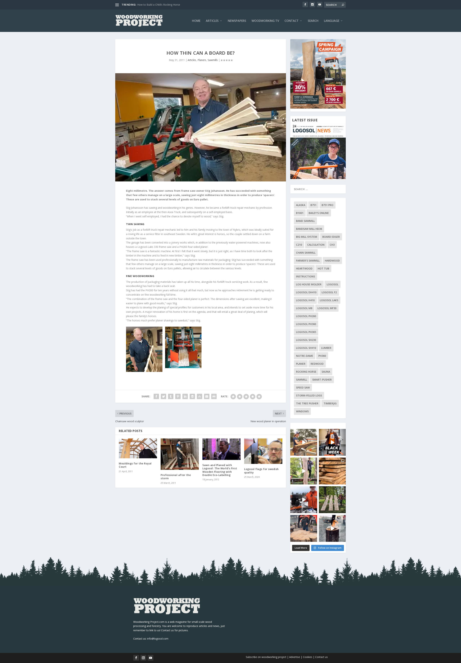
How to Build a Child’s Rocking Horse (158, 4)
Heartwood (304, 268)
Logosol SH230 (306, 340)
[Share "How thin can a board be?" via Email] (206, 396)
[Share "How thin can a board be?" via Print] (214, 396)
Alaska (300, 205)
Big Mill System (306, 236)
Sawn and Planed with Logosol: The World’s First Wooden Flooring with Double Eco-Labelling (219, 470)
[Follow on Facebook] (136, 658)
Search (313, 21)
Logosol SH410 (306, 348)
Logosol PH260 (306, 316)
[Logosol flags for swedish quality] (263, 451)
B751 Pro (327, 205)
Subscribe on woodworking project (266, 657)
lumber (326, 348)
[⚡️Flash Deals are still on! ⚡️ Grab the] (303, 471)
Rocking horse (306, 371)
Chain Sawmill (305, 252)
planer (300, 363)
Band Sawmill (305, 221)
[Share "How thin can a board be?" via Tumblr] (170, 396)
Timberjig (330, 403)
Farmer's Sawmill (308, 260)
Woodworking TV (265, 21)
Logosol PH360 (306, 324)
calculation (316, 244)
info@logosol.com (157, 638)
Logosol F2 (329, 292)
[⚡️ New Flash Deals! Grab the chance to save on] (332, 499)
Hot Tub (323, 268)
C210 (299, 244)
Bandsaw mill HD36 (309, 228)
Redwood (317, 363)
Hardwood (332, 260)
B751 (313, 205)
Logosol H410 (305, 300)
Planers (202, 60)
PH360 (322, 355)
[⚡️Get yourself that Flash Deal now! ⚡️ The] (332, 471)
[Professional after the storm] (180, 454)
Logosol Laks (329, 300)
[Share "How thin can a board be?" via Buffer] (192, 396)
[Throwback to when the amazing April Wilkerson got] (303, 442)
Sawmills (213, 60)
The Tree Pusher (307, 403)
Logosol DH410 (306, 292)
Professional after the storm (176, 476)
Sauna (326, 371)
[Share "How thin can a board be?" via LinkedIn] (185, 396)
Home (196, 21)
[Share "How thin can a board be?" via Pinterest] (178, 396)
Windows (302, 411)
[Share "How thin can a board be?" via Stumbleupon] (199, 396)
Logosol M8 (304, 308)
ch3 (332, 244)
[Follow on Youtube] (150, 658)
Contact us (321, 657)
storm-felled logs (309, 395)
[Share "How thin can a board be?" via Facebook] (156, 396)
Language (331, 21)
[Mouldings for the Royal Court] (138, 448)
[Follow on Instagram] (143, 658)
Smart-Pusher (322, 379)
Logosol (332, 284)
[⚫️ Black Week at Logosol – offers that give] (332, 442)
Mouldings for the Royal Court (135, 465)
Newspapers (237, 21)
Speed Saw (303, 387)
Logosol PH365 (306, 332)
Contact (292, 21)
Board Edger (331, 236)
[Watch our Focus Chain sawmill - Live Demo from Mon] (303, 499)
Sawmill (301, 379)
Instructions (305, 276)
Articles (212, 21)
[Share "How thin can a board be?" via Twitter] (163, 396)
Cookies (308, 657)
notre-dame (304, 355)
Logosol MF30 (326, 308)
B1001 (299, 213)
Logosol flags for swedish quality (261, 470)
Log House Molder (308, 284)
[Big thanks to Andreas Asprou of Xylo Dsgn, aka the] (303, 528)
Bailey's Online (319, 213)
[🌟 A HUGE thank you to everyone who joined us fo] (332, 528)
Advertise (294, 657)
